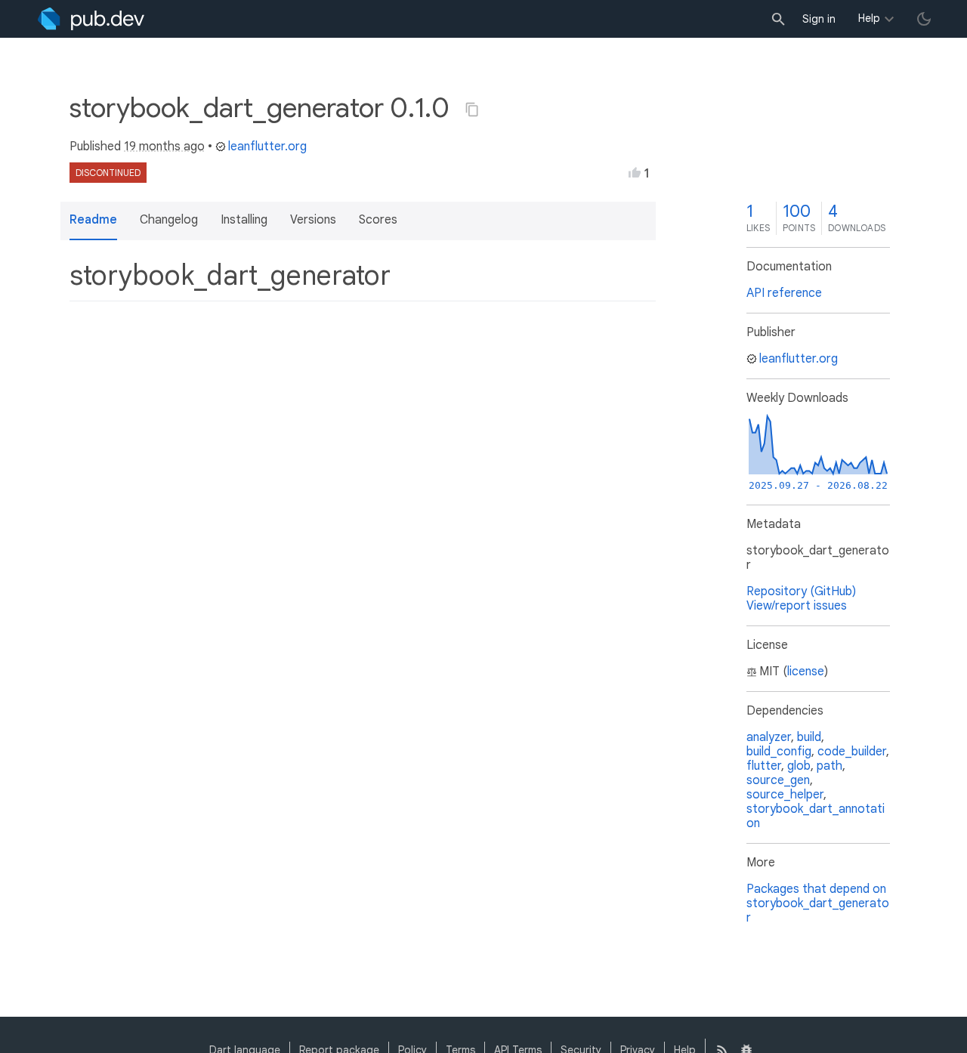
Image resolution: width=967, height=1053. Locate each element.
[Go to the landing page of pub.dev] (91, 19)
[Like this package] (634, 172)
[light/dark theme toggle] (924, 19)
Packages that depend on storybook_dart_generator (817, 903)
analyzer (768, 737)
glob (799, 766)
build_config (778, 751)
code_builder (851, 751)
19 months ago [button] (164, 146)
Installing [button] (244, 219)
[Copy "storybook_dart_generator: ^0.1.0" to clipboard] (472, 109)
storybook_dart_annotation (815, 816)
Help (869, 18)
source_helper (784, 794)
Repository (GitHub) (801, 591)
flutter (763, 766)
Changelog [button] (169, 219)
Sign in (819, 19)
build (809, 737)
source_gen (778, 780)
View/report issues (796, 605)
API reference (784, 293)
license (805, 671)
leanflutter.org (267, 146)
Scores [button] (378, 219)
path (829, 766)
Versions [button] (313, 219)
